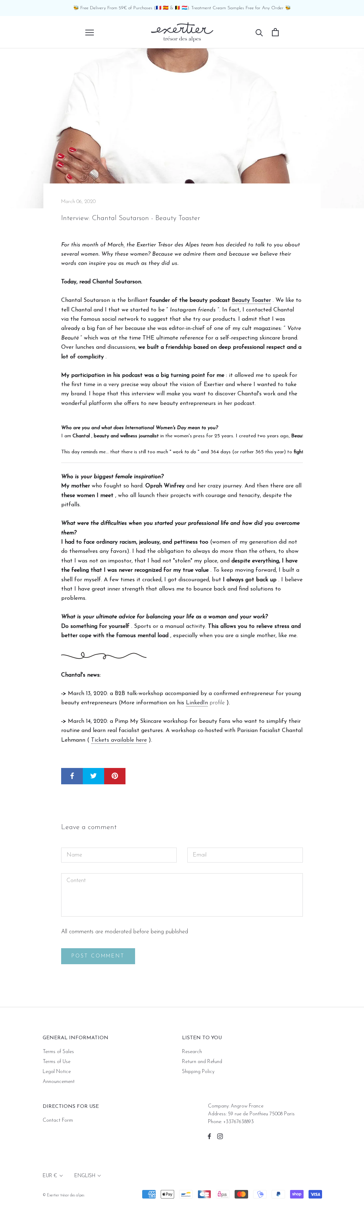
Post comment (98, 956)
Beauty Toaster (251, 300)
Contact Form (58, 1120)
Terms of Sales (58, 1052)
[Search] (259, 32)
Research (192, 1052)
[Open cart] (275, 32)
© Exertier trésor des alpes (63, 1195)
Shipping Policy (198, 1071)
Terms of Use (56, 1061)
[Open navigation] (89, 32)
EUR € (50, 1176)
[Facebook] (209, 1136)
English (84, 1176)
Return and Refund (202, 1061)
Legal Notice (57, 1071)
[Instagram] (220, 1136)
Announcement (59, 1081)
